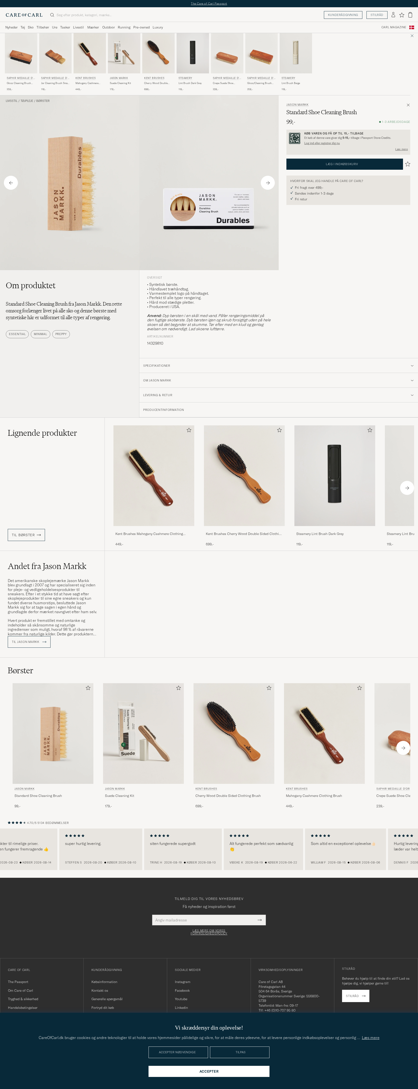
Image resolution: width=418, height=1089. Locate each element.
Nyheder (11, 27)
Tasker (65, 27)
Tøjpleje (27, 101)
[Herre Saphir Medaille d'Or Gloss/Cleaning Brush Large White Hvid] (261, 53)
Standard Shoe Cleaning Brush (38, 796)
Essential (17, 334)
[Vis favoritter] (401, 15)
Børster (43, 101)
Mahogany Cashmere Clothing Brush (86, 83)
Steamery (185, 78)
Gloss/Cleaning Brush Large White (259, 83)
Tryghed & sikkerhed (23, 999)
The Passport (18, 982)
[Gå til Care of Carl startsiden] (24, 15)
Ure (54, 27)
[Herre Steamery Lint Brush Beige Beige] (296, 53)
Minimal (40, 334)
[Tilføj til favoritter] (188, 431)
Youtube (181, 999)
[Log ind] (393, 15)
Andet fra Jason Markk (47, 566)
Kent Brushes (85, 78)
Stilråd (377, 15)
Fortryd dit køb (102, 1007)
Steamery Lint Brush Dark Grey (319, 534)
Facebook (182, 990)
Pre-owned (141, 27)
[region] (209, 849)
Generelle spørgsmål (107, 999)
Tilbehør (43, 27)
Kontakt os (99, 990)
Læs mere (401, 149)
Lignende (42, 433)
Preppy (61, 334)
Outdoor (108, 27)
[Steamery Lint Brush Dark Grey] (334, 529)
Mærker (93, 27)
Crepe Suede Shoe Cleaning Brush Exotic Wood (225, 83)
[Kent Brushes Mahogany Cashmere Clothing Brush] (153, 529)
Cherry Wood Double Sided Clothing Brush (156, 83)
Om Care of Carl (20, 990)
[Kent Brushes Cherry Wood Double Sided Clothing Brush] (244, 529)
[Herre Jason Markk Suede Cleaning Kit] (124, 53)
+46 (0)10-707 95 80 (280, 1010)
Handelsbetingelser (22, 1007)
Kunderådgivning (343, 15)
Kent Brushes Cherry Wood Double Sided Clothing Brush (244, 534)
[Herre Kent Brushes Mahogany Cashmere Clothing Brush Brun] (90, 53)
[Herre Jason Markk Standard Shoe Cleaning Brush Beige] (53, 733)
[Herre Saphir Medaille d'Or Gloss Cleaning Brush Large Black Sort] (21, 53)
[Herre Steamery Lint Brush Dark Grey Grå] (193, 53)
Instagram (182, 982)
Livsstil (78, 27)
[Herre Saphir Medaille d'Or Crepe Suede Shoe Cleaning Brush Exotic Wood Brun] (227, 53)
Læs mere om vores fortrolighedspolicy (209, 932)
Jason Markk (119, 78)
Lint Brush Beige (291, 83)
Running (124, 27)
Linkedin (181, 1007)
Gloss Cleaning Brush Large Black (19, 83)
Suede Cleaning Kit (120, 83)
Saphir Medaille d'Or (21, 79)
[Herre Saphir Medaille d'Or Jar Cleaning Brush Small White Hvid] (55, 53)
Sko (31, 27)
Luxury (158, 27)
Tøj (23, 27)
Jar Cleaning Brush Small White (55, 83)
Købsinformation (104, 982)
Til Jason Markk (26, 642)
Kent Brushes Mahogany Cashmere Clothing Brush (149, 534)
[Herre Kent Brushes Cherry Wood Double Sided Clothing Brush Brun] (158, 53)
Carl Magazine (393, 27)
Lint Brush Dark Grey (190, 83)
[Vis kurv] (410, 15)
